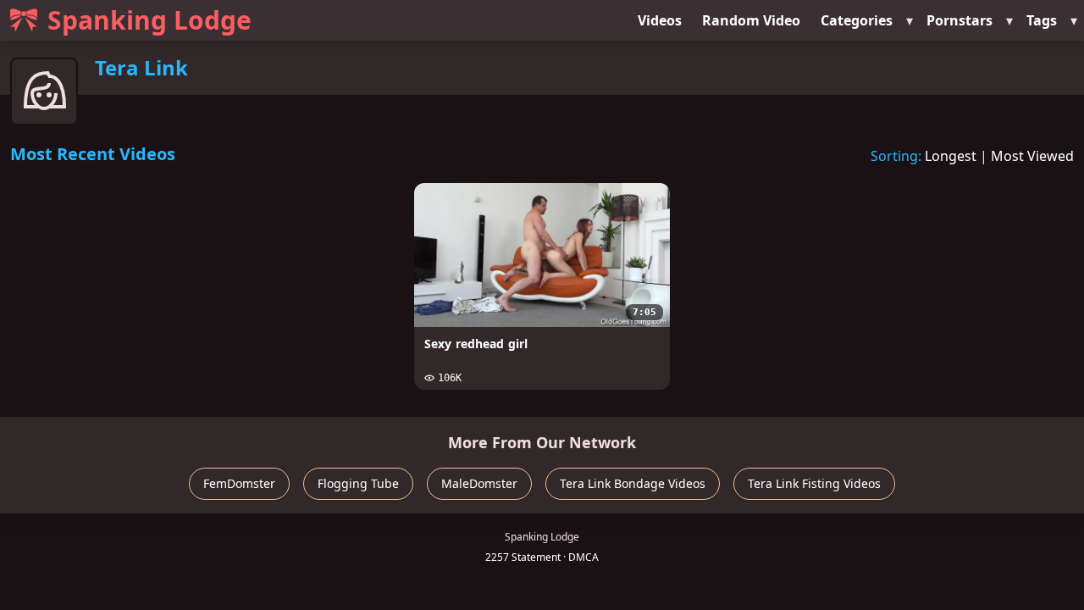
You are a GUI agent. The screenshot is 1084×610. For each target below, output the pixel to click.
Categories (857, 20)
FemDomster (239, 483)
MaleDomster (479, 483)
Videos (660, 20)
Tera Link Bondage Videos (632, 483)
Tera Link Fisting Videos (814, 483)
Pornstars (959, 20)
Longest (950, 156)
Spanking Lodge (149, 20)
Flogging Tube (358, 483)
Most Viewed (1032, 156)
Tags (1041, 20)
